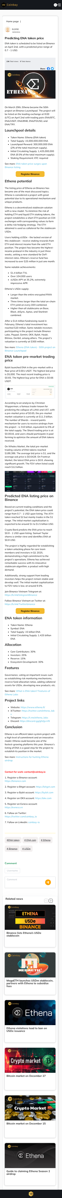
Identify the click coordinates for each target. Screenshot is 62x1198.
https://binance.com (15, 781)
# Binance (12, 848)
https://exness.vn (14, 807)
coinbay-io (34, 822)
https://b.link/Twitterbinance (20, 604)
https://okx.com (43, 798)
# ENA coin (30, 840)
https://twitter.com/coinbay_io (21, 816)
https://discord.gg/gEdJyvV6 (35, 721)
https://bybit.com (44, 792)
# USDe (26, 848)
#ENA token (13, 840)
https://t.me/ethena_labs (35, 717)
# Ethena (45, 840)
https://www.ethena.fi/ (33, 707)
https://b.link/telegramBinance (21, 594)
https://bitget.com (45, 786)
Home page (12, 21)
